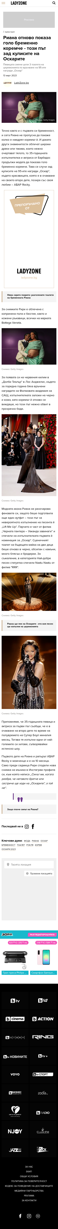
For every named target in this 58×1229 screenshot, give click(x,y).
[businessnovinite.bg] (15, 1093)
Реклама (29, 1195)
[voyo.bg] (15, 1074)
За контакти (29, 1200)
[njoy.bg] (15, 1130)
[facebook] (20, 1216)
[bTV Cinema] (15, 1019)
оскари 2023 (9, 849)
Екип (29, 1171)
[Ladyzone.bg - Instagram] (27, 826)
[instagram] (29, 1216)
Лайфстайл (10, 32)
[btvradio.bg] (43, 1111)
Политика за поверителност (29, 1181)
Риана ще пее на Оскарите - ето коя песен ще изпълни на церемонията (30, 625)
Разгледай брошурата (42, 934)
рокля (29, 845)
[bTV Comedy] (43, 1000)
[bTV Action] (43, 1019)
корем (38, 845)
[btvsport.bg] (43, 1074)
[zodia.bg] (43, 1093)
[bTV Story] (15, 1037)
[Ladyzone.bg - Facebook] (33, 833)
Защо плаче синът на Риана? (22, 809)
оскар (44, 841)
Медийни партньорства (29, 1191)
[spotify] (38, 1216)
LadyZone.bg (21, 82)
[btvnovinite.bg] (15, 1056)
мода (27, 841)
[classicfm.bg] (43, 1130)
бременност (8, 845)
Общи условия (29, 1176)
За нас (29, 1166)
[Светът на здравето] (15, 1111)
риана (35, 841)
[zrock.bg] (43, 1148)
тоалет (21, 845)
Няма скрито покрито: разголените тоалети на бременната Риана (30, 296)
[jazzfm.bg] (15, 1148)
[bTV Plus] (43, 1056)
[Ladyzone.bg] (19, 3)
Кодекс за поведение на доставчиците (29, 1186)
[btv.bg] (15, 1000)
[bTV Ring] (43, 1037)
